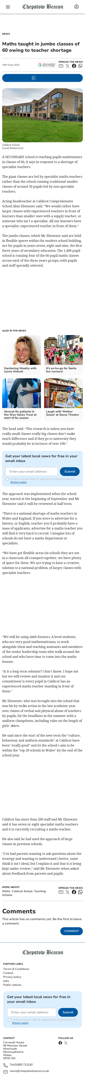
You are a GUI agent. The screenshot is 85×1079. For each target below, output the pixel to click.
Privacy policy (12, 977)
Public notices (12, 985)
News (6, 34)
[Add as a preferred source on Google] (46, 65)
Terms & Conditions (16, 969)
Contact (8, 973)
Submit (69, 471)
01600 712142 (23, 1065)
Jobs (6, 981)
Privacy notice (18, 482)
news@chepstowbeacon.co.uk (29, 1071)
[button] (8, 7)
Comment (71, 931)
